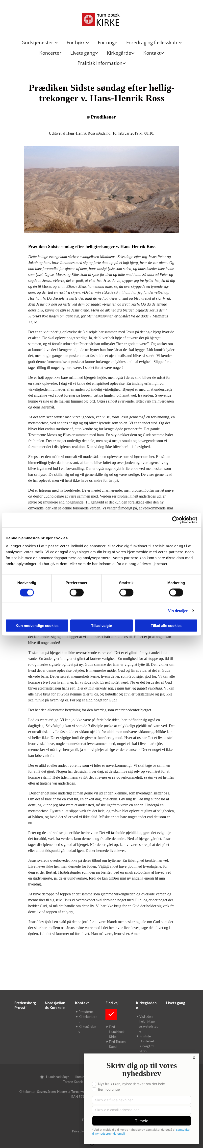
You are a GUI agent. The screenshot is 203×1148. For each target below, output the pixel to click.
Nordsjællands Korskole (55, 1005)
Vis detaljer (178, 611)
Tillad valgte (101, 625)
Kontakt (152, 53)
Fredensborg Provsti (25, 1005)
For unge (107, 42)
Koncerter (50, 53)
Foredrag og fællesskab (152, 42)
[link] (39, 43)
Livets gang (82, 53)
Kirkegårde (119, 53)
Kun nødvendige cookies (37, 625)
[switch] (77, 593)
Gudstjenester (38, 42)
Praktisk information (100, 63)
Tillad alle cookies (166, 625)
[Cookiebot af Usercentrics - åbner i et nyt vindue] (175, 520)
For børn (76, 42)
